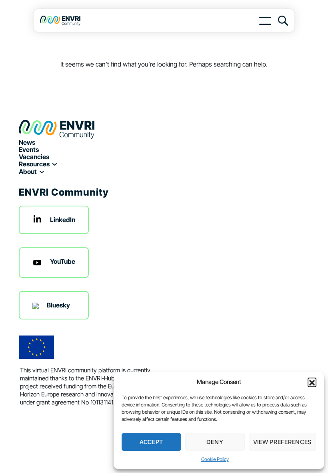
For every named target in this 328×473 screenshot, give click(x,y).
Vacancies (34, 156)
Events (29, 149)
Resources (34, 164)
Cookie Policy (215, 459)
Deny (214, 442)
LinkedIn (62, 220)
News (27, 142)
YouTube (62, 261)
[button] (312, 382)
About (28, 172)
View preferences (282, 442)
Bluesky (58, 305)
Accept (151, 442)
